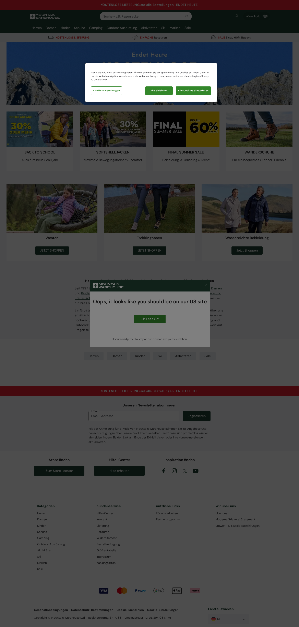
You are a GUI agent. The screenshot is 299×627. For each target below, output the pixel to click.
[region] (151, 82)
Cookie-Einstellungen (106, 90)
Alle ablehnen (159, 90)
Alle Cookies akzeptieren (193, 90)
